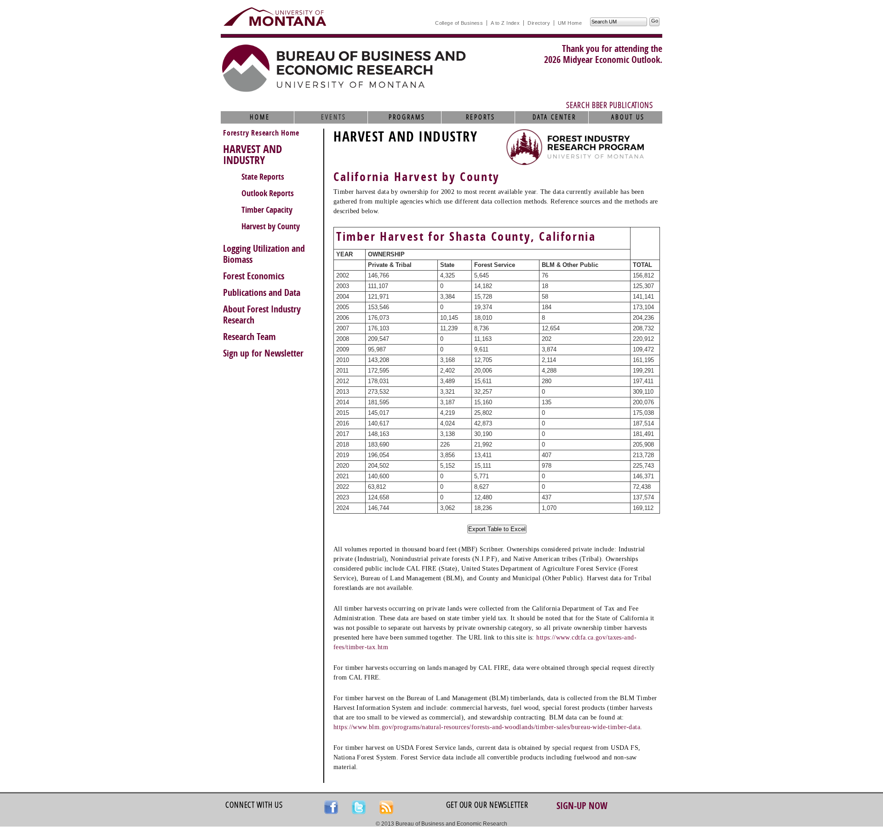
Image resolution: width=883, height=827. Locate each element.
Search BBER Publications (609, 105)
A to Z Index (505, 23)
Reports (480, 117)
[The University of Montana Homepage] (275, 16)
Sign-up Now (582, 805)
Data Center (554, 117)
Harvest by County (270, 226)
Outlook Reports (267, 193)
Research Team (249, 336)
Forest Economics (253, 276)
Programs (407, 117)
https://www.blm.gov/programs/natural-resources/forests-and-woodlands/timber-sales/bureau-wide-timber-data (486, 727)
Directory (539, 23)
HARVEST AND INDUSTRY (252, 155)
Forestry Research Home (261, 133)
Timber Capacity (266, 210)
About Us (628, 117)
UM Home (570, 23)
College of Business (459, 23)
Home (260, 117)
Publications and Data (261, 292)
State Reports (262, 177)
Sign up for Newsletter (263, 353)
